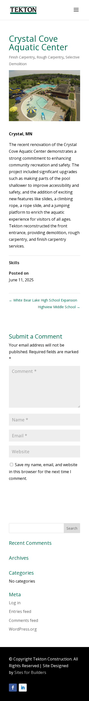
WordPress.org (23, 629)
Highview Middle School (59, 306)
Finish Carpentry (22, 57)
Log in (15, 602)
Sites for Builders (30, 672)
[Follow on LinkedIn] (23, 688)
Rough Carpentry (50, 57)
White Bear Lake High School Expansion (43, 300)
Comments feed (23, 620)
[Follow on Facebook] (13, 688)
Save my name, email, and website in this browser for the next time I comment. (43, 471)
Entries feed (20, 611)
